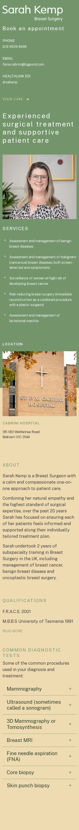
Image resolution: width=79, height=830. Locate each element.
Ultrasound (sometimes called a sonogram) (34, 705)
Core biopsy (20, 772)
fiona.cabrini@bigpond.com (23, 64)
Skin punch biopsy (28, 785)
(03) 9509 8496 (15, 47)
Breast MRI (19, 740)
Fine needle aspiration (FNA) (32, 756)
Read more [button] (13, 631)
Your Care (13, 99)
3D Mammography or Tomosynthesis (31, 724)
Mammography (24, 689)
